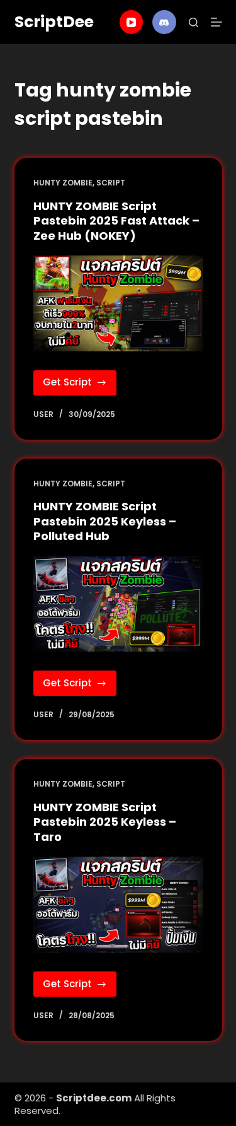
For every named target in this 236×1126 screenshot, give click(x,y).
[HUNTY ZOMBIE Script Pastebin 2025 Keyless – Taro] (118, 905)
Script (110, 182)
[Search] (193, 22)
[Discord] (164, 22)
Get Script (80, 385)
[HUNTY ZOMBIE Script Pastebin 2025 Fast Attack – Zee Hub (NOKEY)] (118, 303)
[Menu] (216, 22)
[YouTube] (131, 22)
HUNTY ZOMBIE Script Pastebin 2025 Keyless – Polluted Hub (104, 521)
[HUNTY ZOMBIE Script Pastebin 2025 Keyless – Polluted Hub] (118, 604)
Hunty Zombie (63, 182)
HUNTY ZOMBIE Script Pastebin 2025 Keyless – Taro (104, 822)
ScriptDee (54, 22)
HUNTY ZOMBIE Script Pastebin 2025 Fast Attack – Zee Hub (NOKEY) (116, 220)
